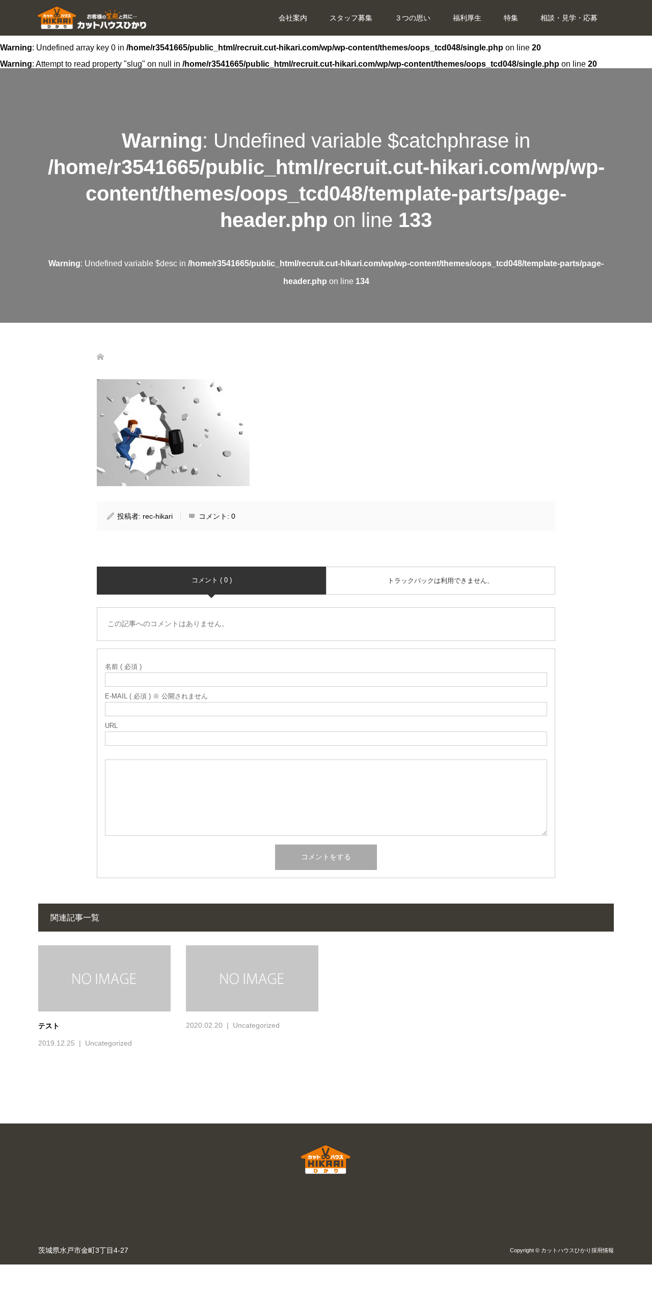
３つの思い (412, 18)
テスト (49, 1026)
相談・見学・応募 (568, 18)
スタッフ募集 (351, 18)
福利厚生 (467, 18)
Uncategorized (108, 1043)
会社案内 (293, 18)
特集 (511, 18)
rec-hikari (158, 516)
